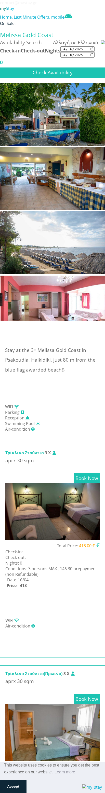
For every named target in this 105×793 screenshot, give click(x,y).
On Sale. (8, 23)
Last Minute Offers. (32, 17)
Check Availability (53, 72)
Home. (6, 17)
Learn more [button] (65, 772)
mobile (57, 17)
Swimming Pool (20, 423)
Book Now (86, 478)
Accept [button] (13, 786)
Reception (15, 418)
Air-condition (18, 429)
